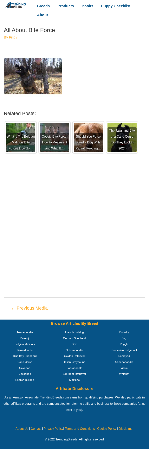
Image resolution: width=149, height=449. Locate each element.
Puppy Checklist (115, 6)
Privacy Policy (53, 428)
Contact (35, 428)
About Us (22, 428)
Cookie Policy (106, 428)
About (42, 15)
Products (66, 6)
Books (87, 6)
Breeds (43, 6)
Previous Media (29, 308)
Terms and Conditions (80, 428)
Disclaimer (126, 428)
